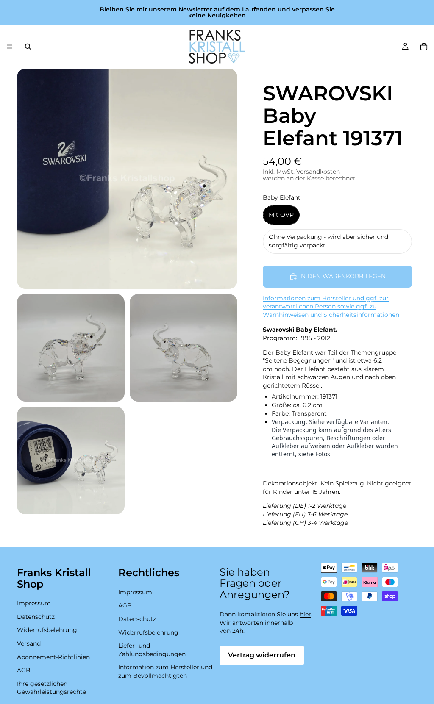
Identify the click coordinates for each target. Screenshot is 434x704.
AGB (24, 670)
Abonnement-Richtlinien (53, 657)
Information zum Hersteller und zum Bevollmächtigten (165, 672)
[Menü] (9, 46)
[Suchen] (28, 46)
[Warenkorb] (424, 46)
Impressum (34, 603)
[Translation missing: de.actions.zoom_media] (127, 179)
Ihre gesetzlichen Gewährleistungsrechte (51, 688)
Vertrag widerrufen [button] (261, 655)
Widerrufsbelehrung (47, 630)
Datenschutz (36, 617)
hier (305, 614)
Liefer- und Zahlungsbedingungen (152, 650)
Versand (29, 643)
